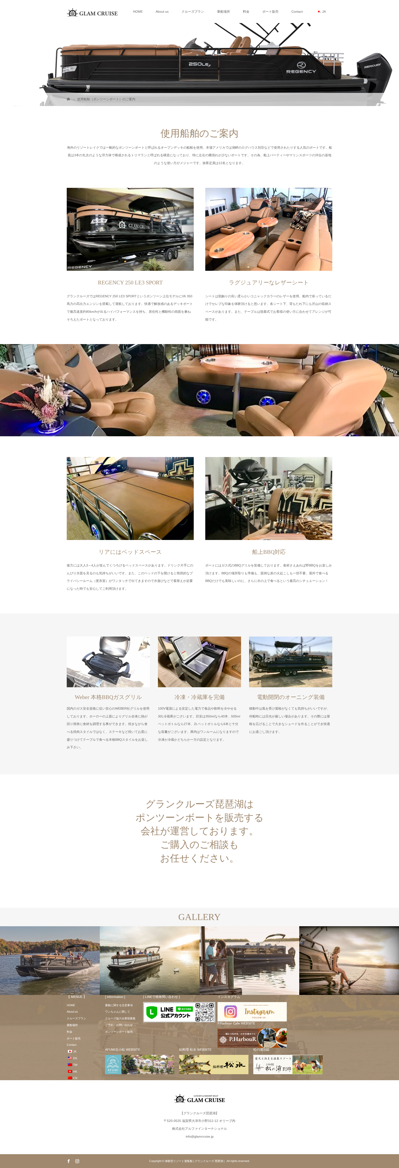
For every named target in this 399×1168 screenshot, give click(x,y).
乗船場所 (223, 11)
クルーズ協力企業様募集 (120, 1018)
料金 (246, 11)
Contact (297, 11)
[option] (50, 960)
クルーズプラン (192, 11)
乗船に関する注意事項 (119, 1005)
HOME (138, 11)
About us (162, 11)
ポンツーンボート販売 (119, 1031)
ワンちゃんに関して (117, 1011)
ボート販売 (270, 11)
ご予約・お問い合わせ (119, 1025)
